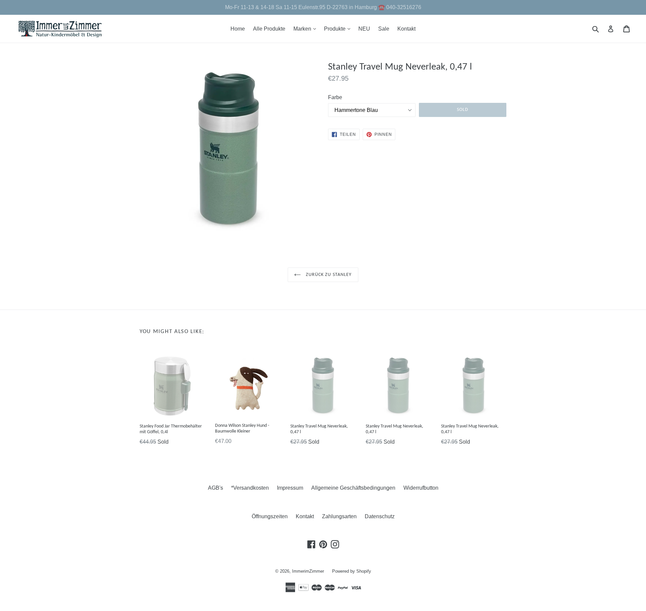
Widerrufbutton (420, 488)
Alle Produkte (269, 29)
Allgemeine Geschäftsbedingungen (353, 488)
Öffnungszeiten (270, 516)
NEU (364, 29)
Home (237, 29)
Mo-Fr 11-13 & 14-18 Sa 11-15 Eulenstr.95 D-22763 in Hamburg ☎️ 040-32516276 (323, 7)
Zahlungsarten (339, 516)
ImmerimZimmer (308, 571)
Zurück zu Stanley (328, 274)
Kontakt (406, 29)
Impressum (290, 488)
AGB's (215, 488)
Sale (383, 29)
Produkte (339, 29)
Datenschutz (380, 516)
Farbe (335, 97)
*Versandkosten (250, 488)
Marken (306, 29)
